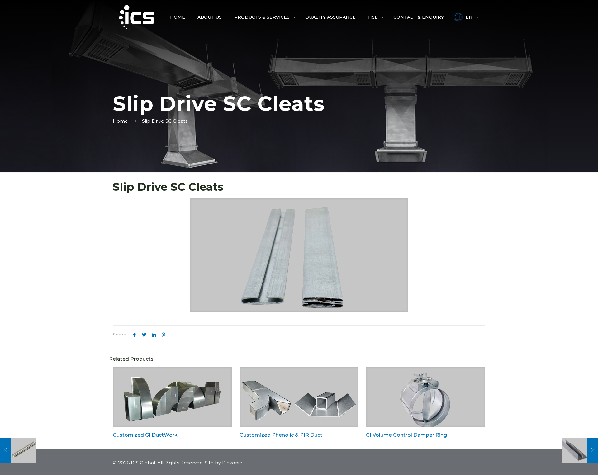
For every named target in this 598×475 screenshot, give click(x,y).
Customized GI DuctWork (145, 435)
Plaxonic (232, 463)
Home (120, 121)
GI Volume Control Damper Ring (406, 435)
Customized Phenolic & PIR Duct (281, 435)
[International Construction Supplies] (136, 17)
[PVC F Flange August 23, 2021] (580, 450)
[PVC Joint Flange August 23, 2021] (18, 450)
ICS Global (143, 463)
